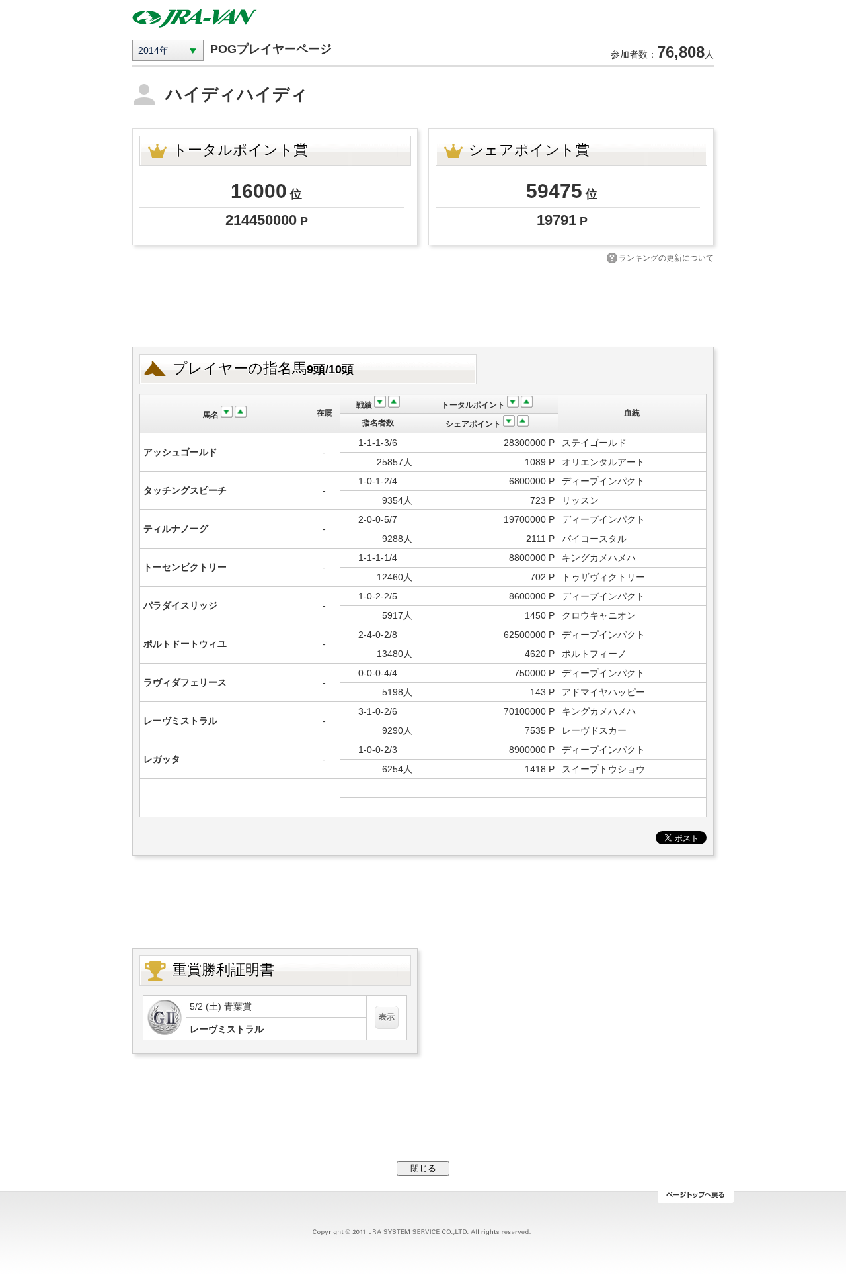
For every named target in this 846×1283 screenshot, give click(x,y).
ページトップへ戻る (696, 1197)
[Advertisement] (423, 303)
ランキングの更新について (666, 258)
